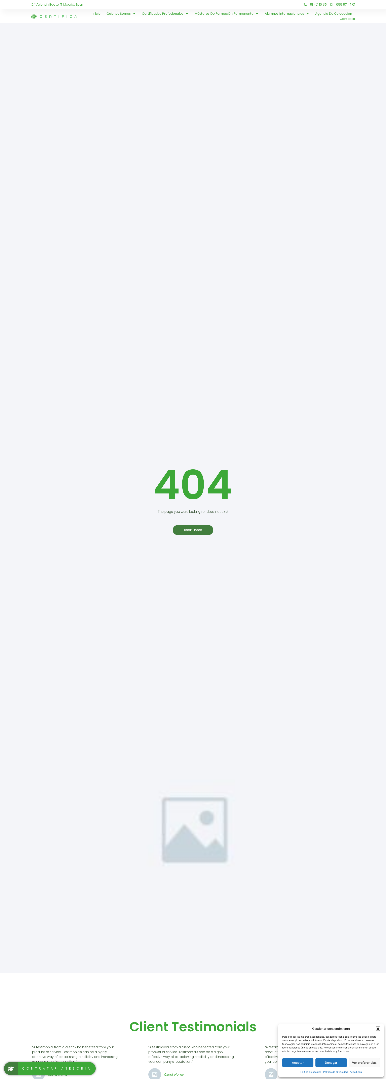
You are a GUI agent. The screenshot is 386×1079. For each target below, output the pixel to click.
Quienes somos (119, 13)
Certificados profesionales (162, 13)
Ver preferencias (364, 1063)
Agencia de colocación (333, 13)
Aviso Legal (356, 1071)
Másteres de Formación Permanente (224, 13)
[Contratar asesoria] (50, 1068)
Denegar (331, 1063)
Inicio (96, 13)
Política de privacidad (335, 1071)
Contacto (347, 18)
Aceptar (298, 1063)
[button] (378, 1029)
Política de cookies (310, 1071)
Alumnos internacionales (284, 13)
